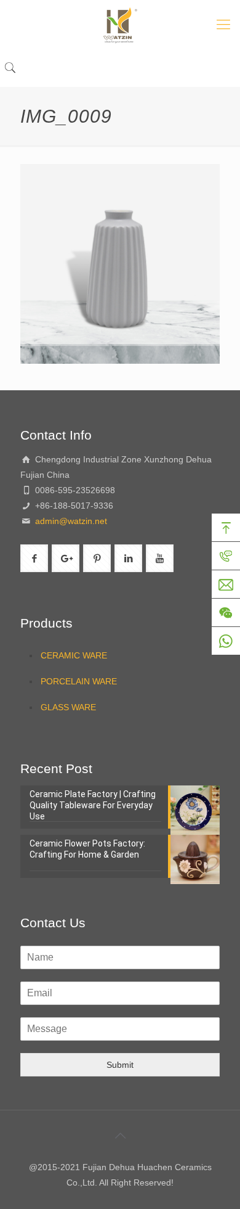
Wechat (226, 613)
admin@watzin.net (70, 521)
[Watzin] (120, 24)
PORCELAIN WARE (79, 681)
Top (226, 528)
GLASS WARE (68, 707)
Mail (226, 584)
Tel (226, 556)
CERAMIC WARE (74, 655)
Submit (120, 1065)
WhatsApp (226, 641)
